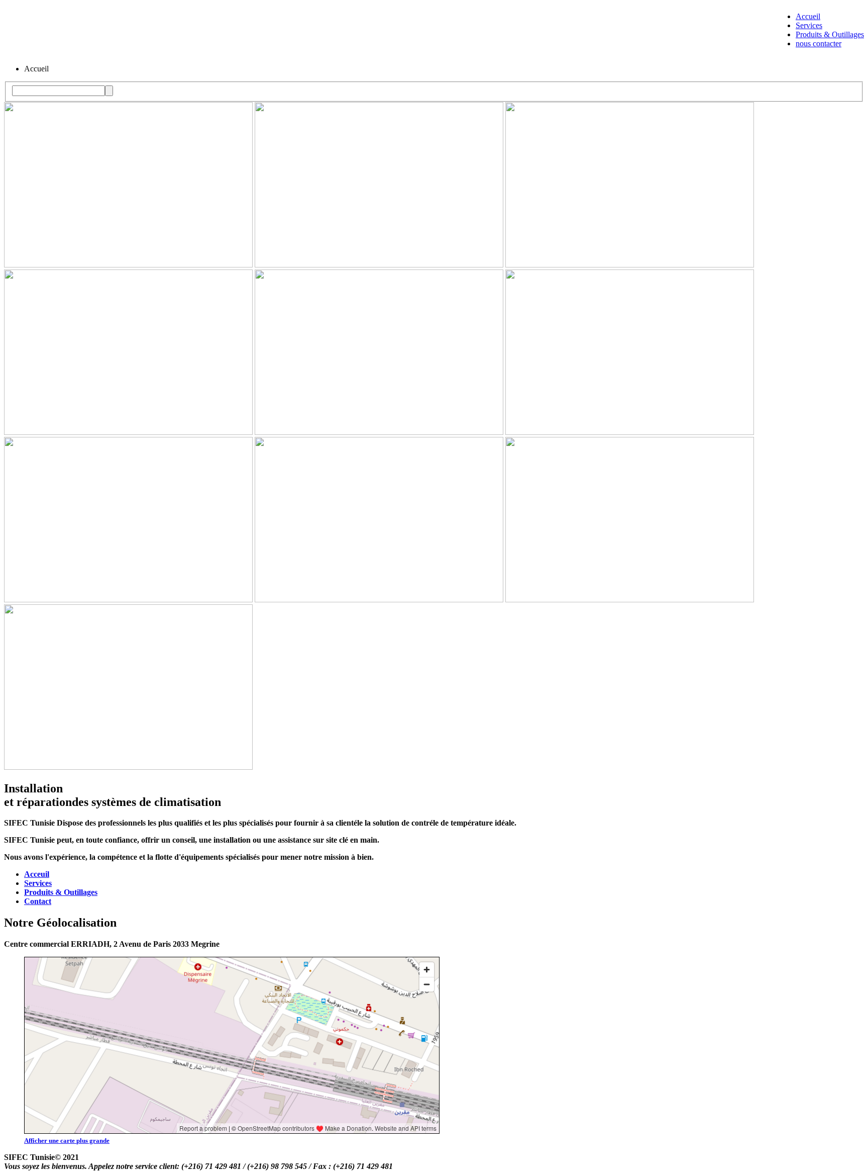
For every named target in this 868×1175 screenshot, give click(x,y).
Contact (37, 901)
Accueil (808, 16)
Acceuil (36, 874)
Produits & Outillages (830, 34)
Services (809, 25)
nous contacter (818, 43)
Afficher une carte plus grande (67, 1140)
